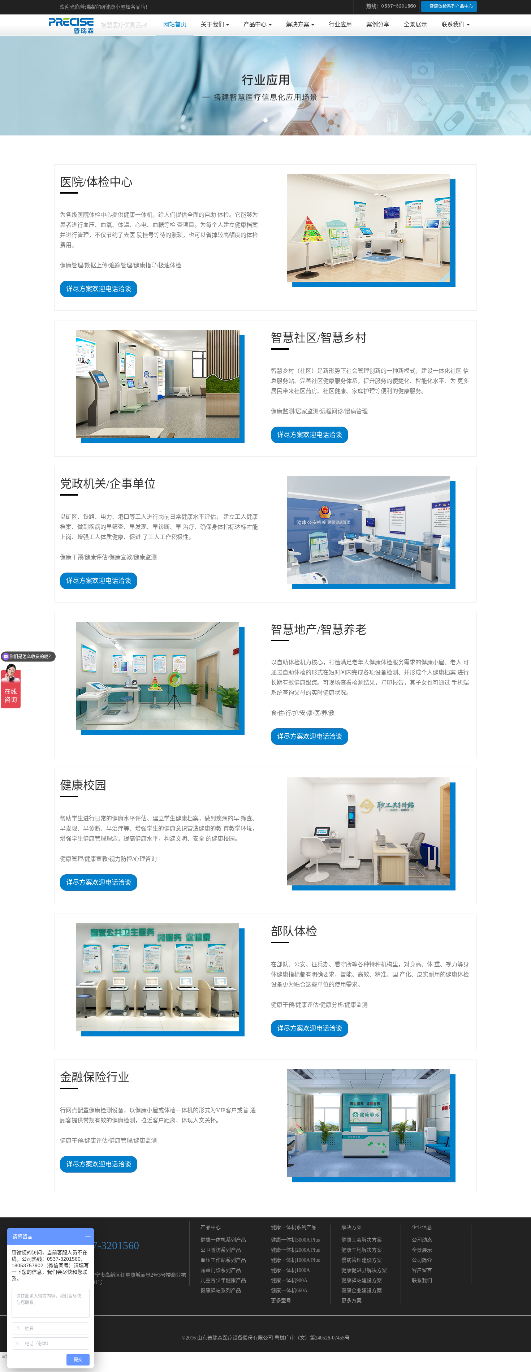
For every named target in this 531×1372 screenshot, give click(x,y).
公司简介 (422, 1260)
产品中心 (210, 1227)
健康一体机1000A (290, 1270)
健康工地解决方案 (361, 1250)
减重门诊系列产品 (220, 1270)
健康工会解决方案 (361, 1240)
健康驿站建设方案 (361, 1280)
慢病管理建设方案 (361, 1260)
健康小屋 (115, 7)
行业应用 (340, 24)
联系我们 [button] (453, 24)
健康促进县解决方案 (364, 1270)
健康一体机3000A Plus (295, 1240)
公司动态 (422, 1240)
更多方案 (351, 1300)
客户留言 (422, 1270)
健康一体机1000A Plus (295, 1260)
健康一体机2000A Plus (295, 1250)
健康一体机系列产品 (223, 1240)
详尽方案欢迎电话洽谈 (98, 289)
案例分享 (377, 24)
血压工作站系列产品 (223, 1260)
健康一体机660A (289, 1290)
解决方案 (351, 1227)
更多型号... (283, 1300)
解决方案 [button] (298, 24)
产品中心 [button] (255, 24)
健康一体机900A (289, 1280)
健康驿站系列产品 (220, 1290)
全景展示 (415, 24)
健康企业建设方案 (361, 1290)
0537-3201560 (107, 1245)
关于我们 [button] (213, 24)
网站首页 (178, 24)
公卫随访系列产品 (220, 1250)
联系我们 (422, 1280)
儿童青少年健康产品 (223, 1280)
